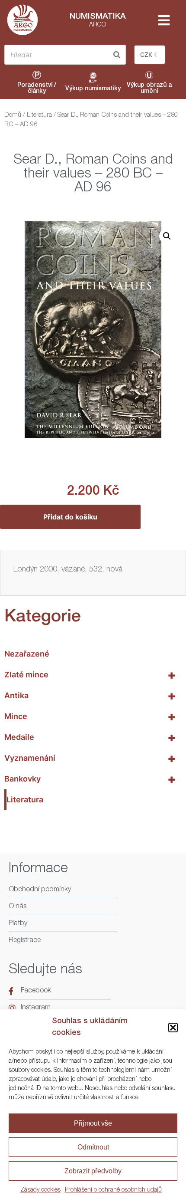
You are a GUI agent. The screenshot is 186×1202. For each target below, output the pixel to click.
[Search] (116, 54)
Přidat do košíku (70, 516)
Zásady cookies (40, 1190)
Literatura (39, 115)
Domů (12, 115)
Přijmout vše (93, 1123)
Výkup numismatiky (93, 89)
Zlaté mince (90, 674)
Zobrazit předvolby (93, 1171)
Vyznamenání (90, 758)
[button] (173, 1027)
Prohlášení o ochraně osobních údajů (113, 1190)
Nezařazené (26, 653)
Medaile (90, 737)
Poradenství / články (36, 88)
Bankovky (90, 779)
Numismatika (98, 17)
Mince (90, 716)
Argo (97, 25)
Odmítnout (93, 1147)
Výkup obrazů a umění (149, 88)
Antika (90, 695)
